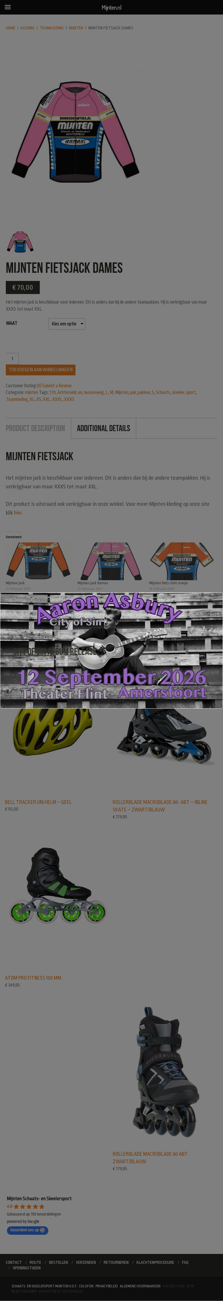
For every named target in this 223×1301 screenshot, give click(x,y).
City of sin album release (55, 651)
